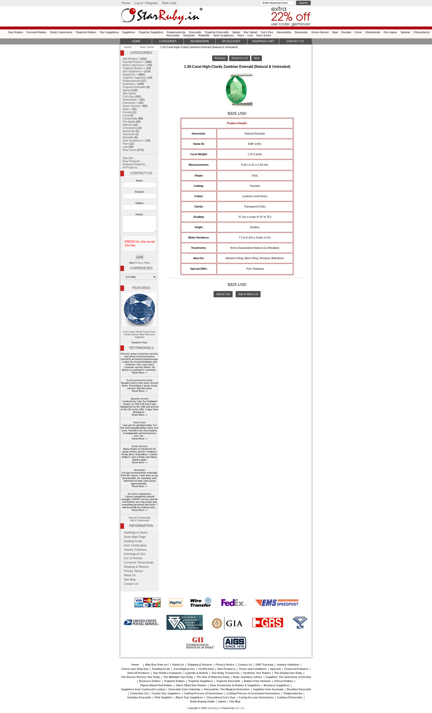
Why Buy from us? (157, 664)
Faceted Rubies (37, 32)
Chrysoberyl (422, 32)
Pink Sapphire (163, 697)
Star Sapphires (109, 32)
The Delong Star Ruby (288, 673)
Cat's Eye (267, 32)
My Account (231, 41)
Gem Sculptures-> (134, 140)
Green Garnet (320, 32)
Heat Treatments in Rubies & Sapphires (235, 685)
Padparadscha (176, 32)
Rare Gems (147, 47)
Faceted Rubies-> (133, 62)
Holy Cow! (139, 422)
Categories (167, 41)
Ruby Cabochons (61, 32)
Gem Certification (135, 545)
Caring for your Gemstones (256, 697)
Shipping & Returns (136, 566)
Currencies (141, 268)
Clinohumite (372, 32)
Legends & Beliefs (196, 673)
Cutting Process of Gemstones (203, 693)
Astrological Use (134, 554)
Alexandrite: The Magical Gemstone (227, 689)
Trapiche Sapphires (151, 32)
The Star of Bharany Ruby (213, 677)
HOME (136, 41)
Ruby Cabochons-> (134, 65)
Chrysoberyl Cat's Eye (220, 697)
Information (199, 41)
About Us (130, 575)
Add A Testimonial (139, 520)
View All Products (138, 673)
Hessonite (173, 35)
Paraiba (346, 32)
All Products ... (131, 167)
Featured (141, 288)
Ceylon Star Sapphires (166, 693)
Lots (250, 35)
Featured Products (296, 669)
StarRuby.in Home (135, 532)
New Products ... (132, 161)
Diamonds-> (130, 102)
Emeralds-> (130, 84)
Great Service (139, 446)
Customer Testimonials (139, 562)
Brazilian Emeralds (299, 689)
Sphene (405, 32)
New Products (226, 669)
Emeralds (195, 32)
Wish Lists (169, 3)
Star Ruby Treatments (226, 673)
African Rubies (283, 681)
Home (126, 3)
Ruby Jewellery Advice (247, 677)
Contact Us (141, 173)
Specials (275, 669)
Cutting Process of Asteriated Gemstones (253, 693)
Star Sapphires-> (133, 71)
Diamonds (301, 32)
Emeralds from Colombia (184, 689)
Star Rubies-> (131, 58)
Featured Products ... (135, 164)
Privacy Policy (142, 262)
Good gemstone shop (139, 380)
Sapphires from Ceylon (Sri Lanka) (143, 689)
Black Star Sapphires (189, 697)
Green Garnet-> (132, 106)
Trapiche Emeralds (217, 32)
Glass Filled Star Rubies (191, 685)
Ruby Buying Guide (202, 701)
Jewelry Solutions (135, 549)
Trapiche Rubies (86, 32)
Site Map (129, 579)
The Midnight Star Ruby (178, 677)
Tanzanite (189, 35)
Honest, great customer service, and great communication (139, 355)
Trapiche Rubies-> (134, 68)
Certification (206, 669)
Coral (358, 32)
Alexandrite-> (131, 99)
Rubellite (204, 35)
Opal (335, 32)
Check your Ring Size (135, 669)
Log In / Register (146, 3)
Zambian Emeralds (139, 697)
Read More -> (139, 372)
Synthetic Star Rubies (257, 673)
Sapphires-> (130, 74)
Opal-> (127, 109)
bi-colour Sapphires (139, 493)
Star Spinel (250, 32)
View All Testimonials (139, 517)
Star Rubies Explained (167, 673)
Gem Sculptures (223, 35)
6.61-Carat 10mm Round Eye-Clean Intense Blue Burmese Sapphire (139, 334)
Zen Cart (240, 708)
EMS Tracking (264, 664)
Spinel (236, 32)
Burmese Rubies (150, 681)
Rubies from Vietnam (257, 681)
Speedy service (139, 398)
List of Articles (133, 558)
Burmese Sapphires (276, 685)
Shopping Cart (263, 41)
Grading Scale (133, 541)
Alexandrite (284, 32)
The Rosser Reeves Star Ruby (140, 677)
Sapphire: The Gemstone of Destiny (288, 677)
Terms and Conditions (253, 669)
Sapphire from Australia (268, 689)
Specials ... (129, 158)
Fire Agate (390, 32)
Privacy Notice (133, 571)
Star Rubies (15, 32)
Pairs (240, 35)
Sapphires (128, 32)
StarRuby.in (213, 708)
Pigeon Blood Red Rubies (156, 685)
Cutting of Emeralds (289, 697)
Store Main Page (135, 537)
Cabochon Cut (139, 693)
